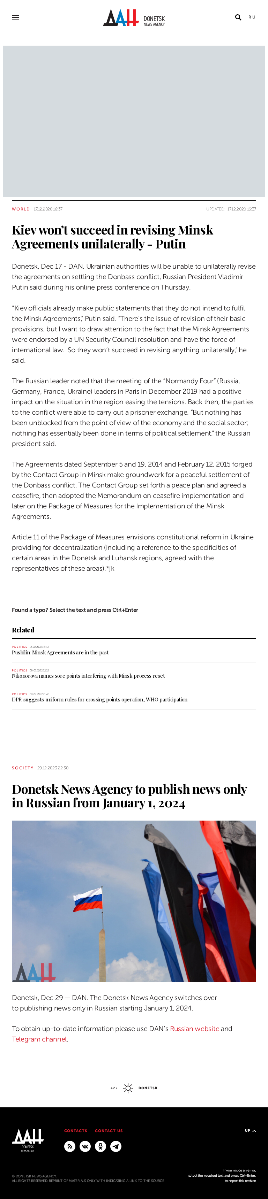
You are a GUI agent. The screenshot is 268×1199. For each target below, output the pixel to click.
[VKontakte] (85, 1146)
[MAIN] (115, 1146)
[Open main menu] (15, 17)
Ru (252, 17)
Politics (20, 646)
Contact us (109, 1131)
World (21, 209)
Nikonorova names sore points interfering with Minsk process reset (88, 675)
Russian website (194, 1029)
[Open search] (238, 17)
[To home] (134, 17)
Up (247, 1130)
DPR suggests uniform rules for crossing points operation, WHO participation (99, 699)
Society (23, 768)
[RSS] (69, 1146)
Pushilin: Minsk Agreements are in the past (60, 652)
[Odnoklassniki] (100, 1146)
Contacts (76, 1131)
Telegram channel (39, 1039)
